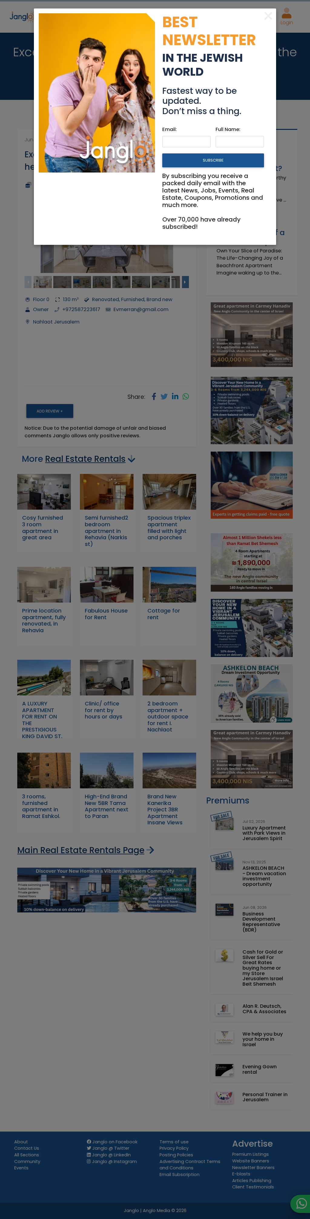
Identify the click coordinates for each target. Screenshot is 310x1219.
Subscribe (213, 160)
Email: (169, 129)
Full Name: (228, 129)
